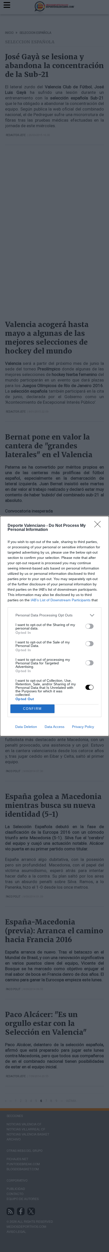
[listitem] (54, 615)
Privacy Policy (83, 727)
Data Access (54, 727)
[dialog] (54, 626)
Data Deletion (26, 727)
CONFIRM (32, 709)
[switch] (89, 626)
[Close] (99, 526)
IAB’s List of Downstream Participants (60, 600)
